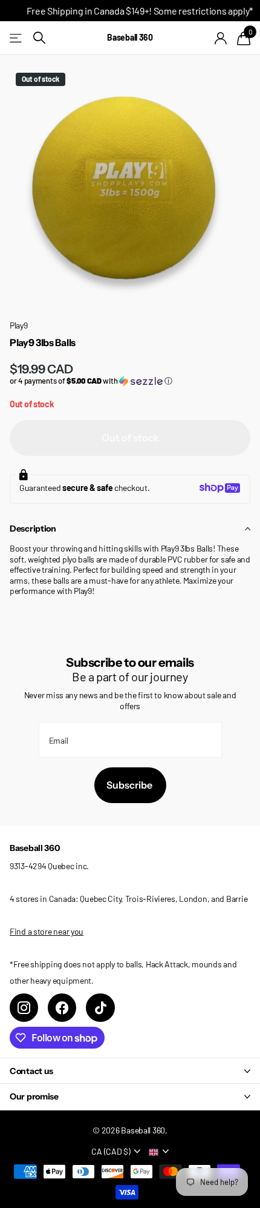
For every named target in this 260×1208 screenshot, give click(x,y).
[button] (130, 381)
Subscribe (130, 785)
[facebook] (62, 1007)
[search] (39, 38)
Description (33, 528)
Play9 (19, 325)
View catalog (17, 38)
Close (130, 1070)
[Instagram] (24, 1007)
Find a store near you (46, 931)
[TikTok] (100, 1007)
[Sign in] (221, 38)
